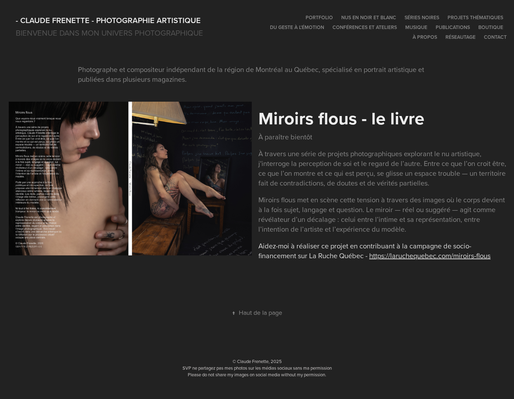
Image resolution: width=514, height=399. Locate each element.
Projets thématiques (475, 17)
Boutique (490, 27)
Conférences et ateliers (365, 27)
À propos (425, 37)
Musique (416, 27)
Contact (495, 37)
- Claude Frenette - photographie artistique (108, 20)
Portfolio (319, 17)
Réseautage (460, 37)
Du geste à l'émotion (297, 27)
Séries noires (422, 17)
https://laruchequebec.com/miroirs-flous (430, 256)
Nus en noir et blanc (368, 17)
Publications (453, 27)
